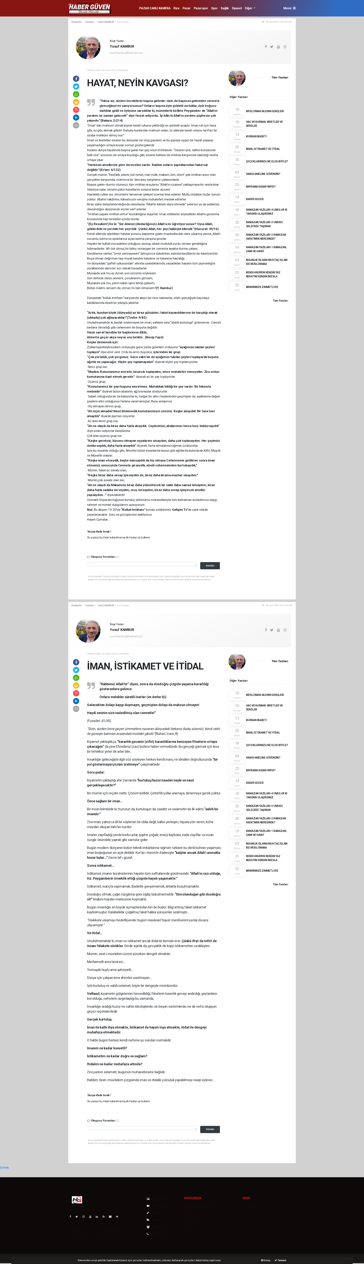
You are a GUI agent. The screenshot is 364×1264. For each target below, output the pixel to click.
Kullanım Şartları (110, 1229)
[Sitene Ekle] (118, 1216)
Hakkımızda (77, 1229)
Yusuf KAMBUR (106, 21)
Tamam (281, 1260)
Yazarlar (89, 21)
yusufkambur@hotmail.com (126, 52)
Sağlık (225, 8)
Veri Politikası (78, 1238)
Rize (176, 8)
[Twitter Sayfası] (78, 1216)
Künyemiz (157, 1226)
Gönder (210, 565)
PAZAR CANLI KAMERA (154, 8)
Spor (214, 8)
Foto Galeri (158, 1198)
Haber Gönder (109, 1238)
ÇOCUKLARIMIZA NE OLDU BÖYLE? (267, 161)
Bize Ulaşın (158, 1233)
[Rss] (105, 1216)
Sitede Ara (250, 1206)
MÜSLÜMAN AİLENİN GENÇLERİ (265, 111)
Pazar (187, 8)
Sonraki (4, 1167)
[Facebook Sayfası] (72, 1216)
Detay (266, 1260)
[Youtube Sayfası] (91, 1216)
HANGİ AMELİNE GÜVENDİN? (263, 173)
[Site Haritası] (112, 1216)
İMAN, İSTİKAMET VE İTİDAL (263, 148)
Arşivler (156, 1219)
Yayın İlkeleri (77, 1233)
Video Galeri (159, 1205)
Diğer (249, 8)
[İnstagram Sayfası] (85, 1216)
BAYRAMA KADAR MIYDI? (261, 186)
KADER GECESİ (255, 199)
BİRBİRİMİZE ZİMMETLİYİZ (262, 287)
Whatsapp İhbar (110, 1233)
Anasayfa (76, 21)
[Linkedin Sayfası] (98, 1216)
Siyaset (237, 8)
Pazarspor (201, 8)
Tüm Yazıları (279, 77)
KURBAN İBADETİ (256, 136)
